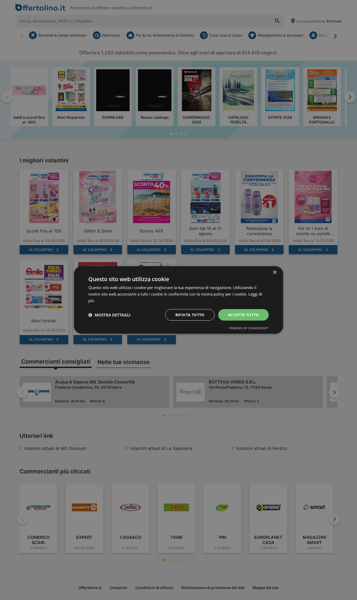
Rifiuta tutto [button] (189, 314)
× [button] (275, 272)
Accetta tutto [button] (243, 314)
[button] (109, 315)
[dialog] (178, 300)
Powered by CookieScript (248, 328)
